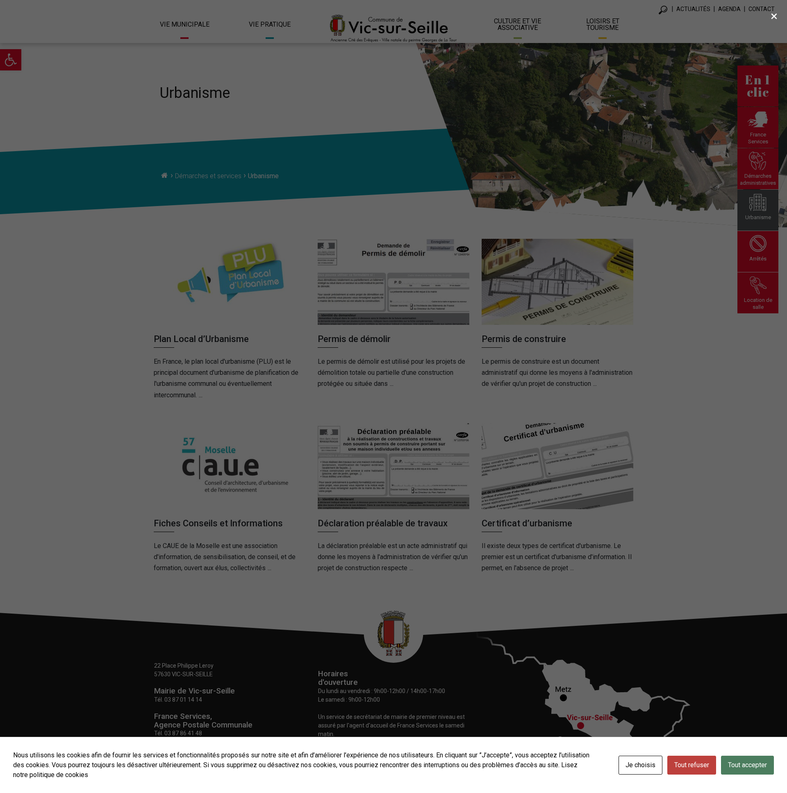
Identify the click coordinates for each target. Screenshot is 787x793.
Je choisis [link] (640, 765)
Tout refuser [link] (691, 765)
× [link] (774, 16)
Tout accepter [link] (747, 765)
